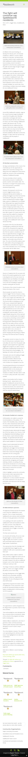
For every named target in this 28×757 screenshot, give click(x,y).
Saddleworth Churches (8, 736)
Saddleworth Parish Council (9, 738)
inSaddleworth (20, 23)
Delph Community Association (10, 731)
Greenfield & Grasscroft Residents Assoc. (13, 734)
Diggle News (13, 23)
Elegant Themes (14, 753)
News (4, 24)
